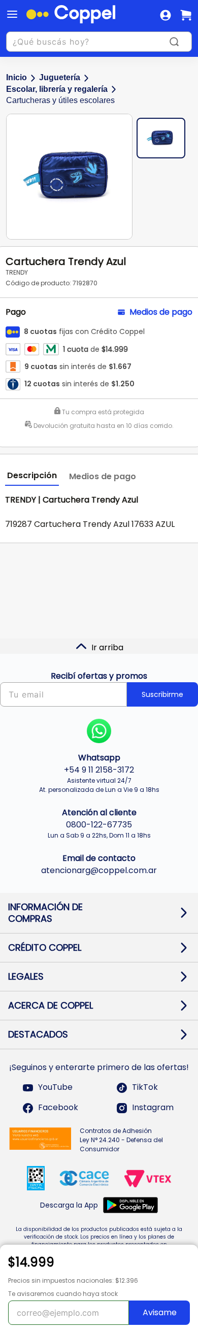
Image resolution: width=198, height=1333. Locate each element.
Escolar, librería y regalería (57, 89)
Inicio (16, 77)
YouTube (55, 1087)
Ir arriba (107, 647)
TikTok (145, 1087)
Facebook (58, 1108)
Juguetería (59, 77)
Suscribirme (162, 694)
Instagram (153, 1108)
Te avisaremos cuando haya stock (63, 1293)
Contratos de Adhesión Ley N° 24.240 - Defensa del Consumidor (121, 1139)
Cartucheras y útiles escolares (60, 100)
